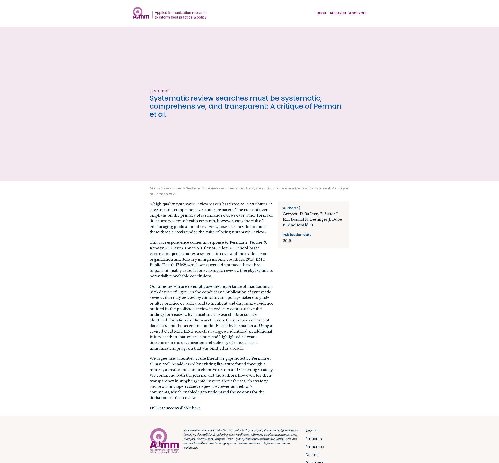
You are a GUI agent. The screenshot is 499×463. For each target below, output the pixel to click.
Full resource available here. (176, 408)
